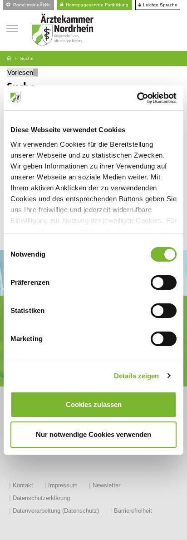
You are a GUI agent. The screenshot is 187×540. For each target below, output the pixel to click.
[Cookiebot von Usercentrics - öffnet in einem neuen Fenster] (137, 98)
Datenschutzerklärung (41, 498)
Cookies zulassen (94, 404)
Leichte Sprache (159, 5)
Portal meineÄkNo (31, 4)
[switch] (164, 282)
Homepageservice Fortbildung (96, 4)
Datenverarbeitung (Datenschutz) (56, 510)
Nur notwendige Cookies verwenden (93, 434)
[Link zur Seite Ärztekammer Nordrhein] (9, 58)
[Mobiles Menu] (12, 27)
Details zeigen (136, 376)
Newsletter (106, 485)
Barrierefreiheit (133, 510)
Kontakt (23, 485)
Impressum (63, 485)
